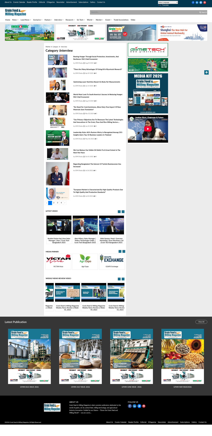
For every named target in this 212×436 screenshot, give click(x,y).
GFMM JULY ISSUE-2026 (80, 387)
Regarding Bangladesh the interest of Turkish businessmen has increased (97, 165)
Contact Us (101, 2)
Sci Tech (80, 20)
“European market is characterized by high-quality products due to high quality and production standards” (98, 191)
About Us (8, 2)
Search (204, 12)
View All (201, 322)
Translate (165, 5)
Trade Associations (121, 20)
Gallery (92, 2)
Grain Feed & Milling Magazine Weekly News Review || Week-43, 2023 (111, 308)
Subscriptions (83, 2)
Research (70, 20)
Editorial (42, 2)
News (14, 20)
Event (107, 20)
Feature (48, 20)
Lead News (25, 20)
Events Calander (121, 422)
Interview (58, 20)
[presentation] (119, 211)
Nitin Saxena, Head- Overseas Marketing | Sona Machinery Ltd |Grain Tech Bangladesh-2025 (111, 240)
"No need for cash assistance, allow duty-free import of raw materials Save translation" (97, 108)
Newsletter (60, 2)
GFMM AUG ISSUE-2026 (29, 387)
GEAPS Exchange (94, 266)
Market (99, 20)
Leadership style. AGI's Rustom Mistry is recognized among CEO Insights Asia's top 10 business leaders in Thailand (97, 134)
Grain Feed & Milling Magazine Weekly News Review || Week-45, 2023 (58, 308)
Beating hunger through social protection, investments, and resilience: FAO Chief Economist (96, 58)
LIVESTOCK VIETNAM (121, 266)
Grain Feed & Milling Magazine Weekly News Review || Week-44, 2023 (85, 308)
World (89, 20)
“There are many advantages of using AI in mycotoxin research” (97, 69)
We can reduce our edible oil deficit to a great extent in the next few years (96, 151)
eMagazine (51, 2)
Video (133, 20)
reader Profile (32, 2)
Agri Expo (67, 266)
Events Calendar (19, 2)
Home (7, 20)
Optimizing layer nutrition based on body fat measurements (96, 82)
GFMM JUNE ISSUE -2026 (131, 387)
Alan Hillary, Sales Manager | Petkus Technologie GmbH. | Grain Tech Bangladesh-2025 (85, 240)
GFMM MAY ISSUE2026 (183, 387)
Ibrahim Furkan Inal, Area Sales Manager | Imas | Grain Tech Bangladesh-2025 (58, 240)
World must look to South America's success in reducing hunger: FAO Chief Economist (98, 96)
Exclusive (37, 20)
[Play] (59, 225)
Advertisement (71, 2)
